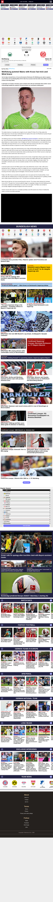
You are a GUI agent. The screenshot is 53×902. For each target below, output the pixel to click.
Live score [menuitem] (23, 1)
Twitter (26, 820)
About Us (26, 797)
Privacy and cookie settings (26, 813)
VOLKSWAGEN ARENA (26, 49)
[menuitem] (3, 1)
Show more (26, 482)
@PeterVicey (12, 68)
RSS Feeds (26, 825)
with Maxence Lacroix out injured (29, 138)
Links (26, 827)
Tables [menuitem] (31, 1)
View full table (26, 525)
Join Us (26, 801)
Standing (20, 64)
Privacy (26, 811)
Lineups (7, 64)
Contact (26, 799)
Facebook (26, 822)
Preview (33, 64)
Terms (26, 809)
